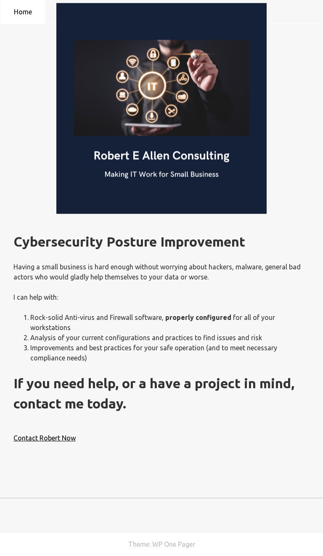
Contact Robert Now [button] (44, 438)
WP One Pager (173, 544)
